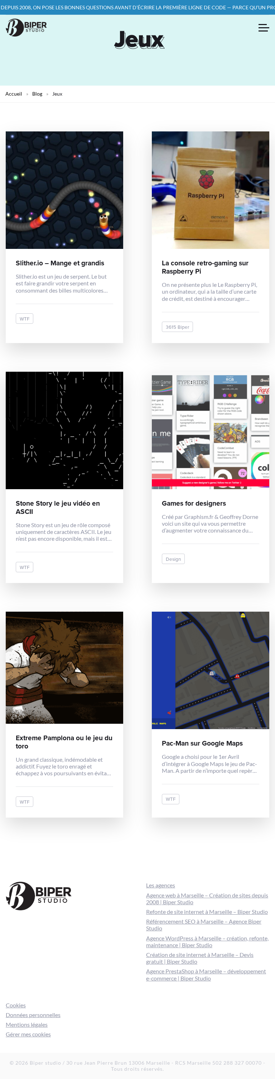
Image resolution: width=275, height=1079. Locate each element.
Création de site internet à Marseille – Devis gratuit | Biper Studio (200, 958)
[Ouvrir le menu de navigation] (264, 28)
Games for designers (194, 503)
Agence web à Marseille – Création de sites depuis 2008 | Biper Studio (207, 898)
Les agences (160, 885)
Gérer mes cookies (28, 1034)
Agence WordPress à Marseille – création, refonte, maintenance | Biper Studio (207, 941)
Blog (37, 94)
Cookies (16, 1005)
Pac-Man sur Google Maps (202, 743)
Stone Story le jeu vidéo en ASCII (58, 507)
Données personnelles (33, 1014)
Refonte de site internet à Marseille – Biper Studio (207, 911)
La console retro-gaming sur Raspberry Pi (205, 267)
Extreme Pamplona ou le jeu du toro (64, 742)
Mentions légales (27, 1024)
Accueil (13, 94)
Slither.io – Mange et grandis (60, 263)
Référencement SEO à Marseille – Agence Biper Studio (203, 924)
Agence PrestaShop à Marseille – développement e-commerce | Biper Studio (206, 974)
